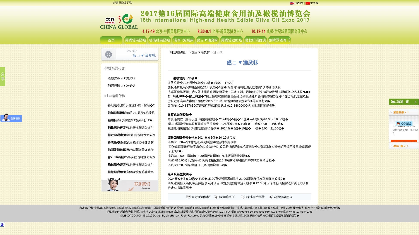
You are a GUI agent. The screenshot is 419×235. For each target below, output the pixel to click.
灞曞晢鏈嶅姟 (231, 40)
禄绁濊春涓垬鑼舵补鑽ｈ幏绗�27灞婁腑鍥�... (131, 106)
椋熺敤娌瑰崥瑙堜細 (223, 207)
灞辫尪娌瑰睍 (245, 207)
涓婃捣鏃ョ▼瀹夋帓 (121, 85)
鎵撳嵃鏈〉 (228, 197)
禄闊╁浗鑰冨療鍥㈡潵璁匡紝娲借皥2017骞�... (131, 150)
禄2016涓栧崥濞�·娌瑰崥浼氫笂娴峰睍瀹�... (132, 136)
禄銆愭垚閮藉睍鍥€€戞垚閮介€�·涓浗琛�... (131, 121)
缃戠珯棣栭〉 (179, 52)
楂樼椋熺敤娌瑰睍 (291, 207)
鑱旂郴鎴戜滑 (129, 185)
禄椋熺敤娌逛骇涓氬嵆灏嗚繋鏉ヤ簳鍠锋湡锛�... (131, 128)
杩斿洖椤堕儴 (283, 197)
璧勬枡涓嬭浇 (255, 40)
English (299, 3)
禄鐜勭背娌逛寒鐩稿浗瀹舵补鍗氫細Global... (131, 173)
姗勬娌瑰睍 (202, 207)
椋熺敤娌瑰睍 (184, 207)
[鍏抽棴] (400, 107)
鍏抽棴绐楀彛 (255, 197)
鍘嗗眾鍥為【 (279, 40)
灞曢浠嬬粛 (183, 40)
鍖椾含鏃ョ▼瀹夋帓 (121, 78)
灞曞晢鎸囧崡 (135, 40)
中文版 (314, 3)
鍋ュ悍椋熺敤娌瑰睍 (266, 207)
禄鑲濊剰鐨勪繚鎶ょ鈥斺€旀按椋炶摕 (131, 113)
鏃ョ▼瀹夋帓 (207, 40)
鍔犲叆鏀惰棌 (201, 197)
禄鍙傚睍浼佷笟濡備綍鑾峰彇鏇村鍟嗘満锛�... (131, 143)
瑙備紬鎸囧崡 (159, 40)
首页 (111, 40)
